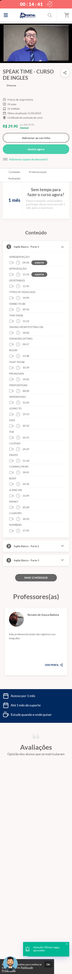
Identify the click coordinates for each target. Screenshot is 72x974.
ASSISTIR (39, 262)
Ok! (48, 964)
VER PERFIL (52, 664)
